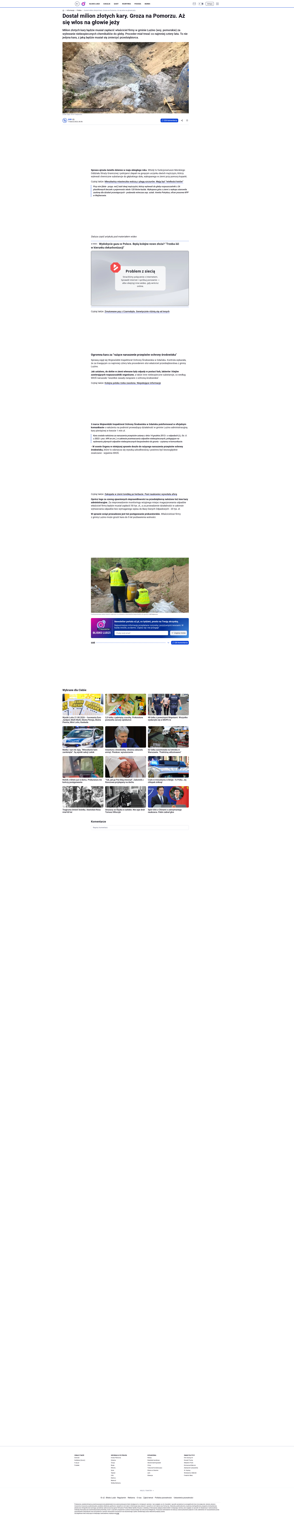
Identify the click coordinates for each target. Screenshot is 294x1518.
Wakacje (150, 1475)
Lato (148, 1473)
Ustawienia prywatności (183, 1498)
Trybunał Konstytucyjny (154, 1468)
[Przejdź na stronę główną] (77, 5)
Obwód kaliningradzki (154, 1463)
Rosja (112, 1465)
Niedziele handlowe (153, 1460)
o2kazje (106, 4)
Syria (112, 1470)
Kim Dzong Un (188, 1458)
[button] (201, 3)
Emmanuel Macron (190, 1465)
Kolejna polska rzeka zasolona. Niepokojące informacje (133, 383)
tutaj (117, 1513)
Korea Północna (116, 1458)
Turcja (113, 1463)
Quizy (116, 4)
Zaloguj (209, 4)
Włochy (113, 1468)
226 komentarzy (170, 120)
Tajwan (113, 1473)
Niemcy (113, 1478)
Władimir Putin (188, 1463)
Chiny (149, 1465)
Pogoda (137, 4)
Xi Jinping (187, 1470)
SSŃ (70, 119)
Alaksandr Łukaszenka (191, 1468)
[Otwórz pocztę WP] (194, 4)
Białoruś (113, 1480)
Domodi (76, 1458)
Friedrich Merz (188, 1475)
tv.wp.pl (76, 1463)
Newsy (149, 1458)
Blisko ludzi (94, 4)
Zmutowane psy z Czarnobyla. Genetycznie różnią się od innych (137, 311)
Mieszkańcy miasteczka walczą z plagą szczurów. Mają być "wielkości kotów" (144, 181)
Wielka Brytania (116, 1483)
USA (112, 1475)
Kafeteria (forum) (79, 1460)
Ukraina (113, 1460)
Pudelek (76, 1465)
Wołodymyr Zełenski (190, 1473)
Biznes (147, 4)
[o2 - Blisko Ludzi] (85, 4)
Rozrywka (126, 4)
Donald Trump (188, 1460)
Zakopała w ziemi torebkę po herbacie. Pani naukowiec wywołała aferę (141, 494)
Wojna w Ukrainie (152, 1470)
